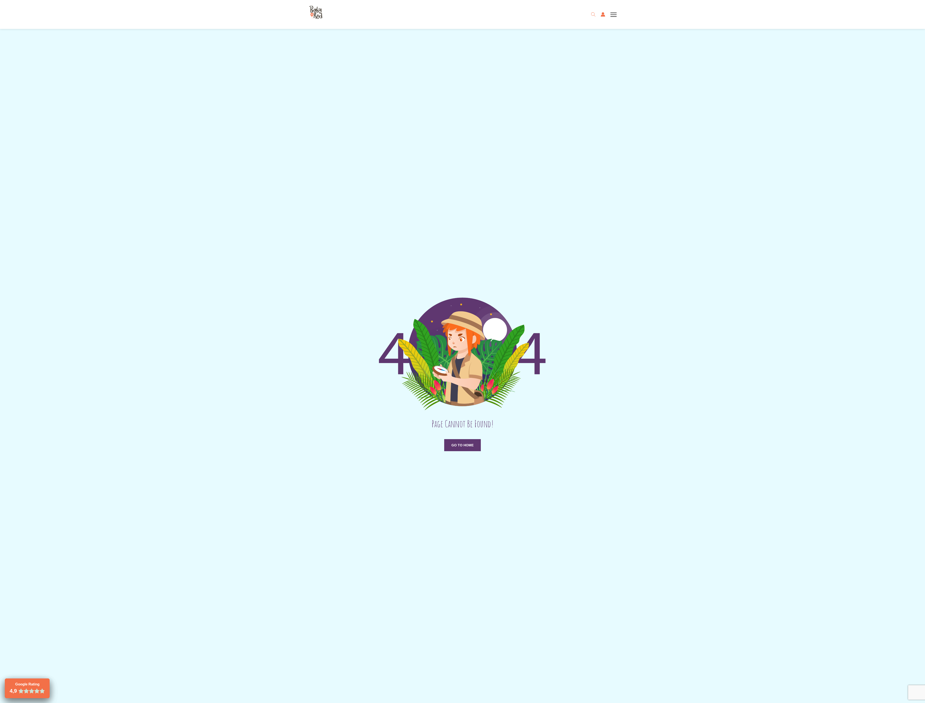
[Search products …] (593, 14)
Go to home (462, 445)
